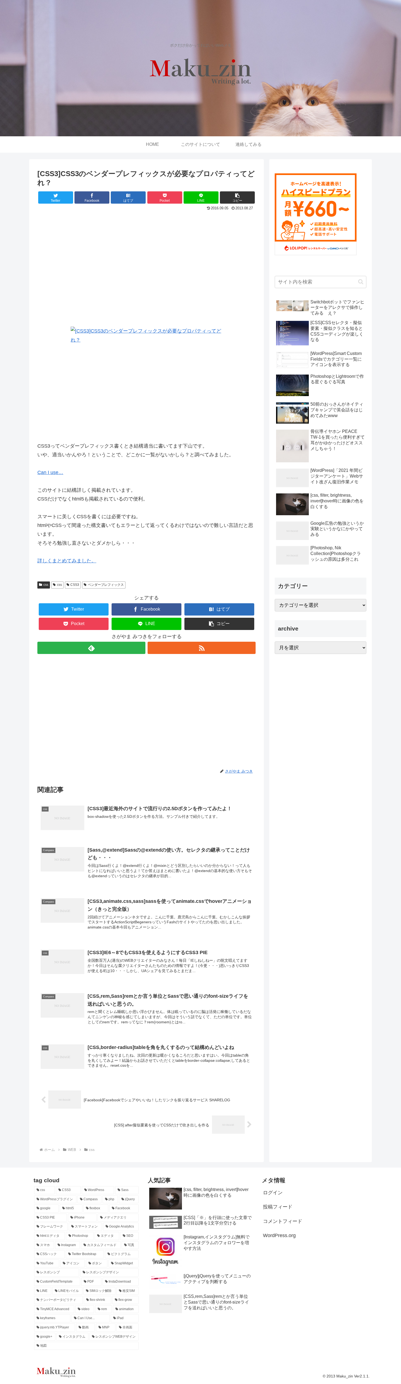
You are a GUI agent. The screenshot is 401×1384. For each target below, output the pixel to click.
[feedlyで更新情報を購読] (91, 648)
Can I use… (50, 472)
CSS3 (74, 585)
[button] (237, 197)
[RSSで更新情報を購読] (202, 648)
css (45, 585)
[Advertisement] (146, 271)
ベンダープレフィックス (106, 585)
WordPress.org (279, 1235)
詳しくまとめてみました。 (66, 560)
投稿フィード (277, 1207)
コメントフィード (282, 1221)
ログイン (273, 1192)
